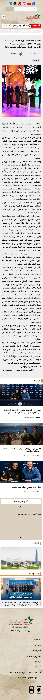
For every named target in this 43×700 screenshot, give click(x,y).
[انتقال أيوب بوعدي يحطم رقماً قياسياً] (21, 463)
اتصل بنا (38, 666)
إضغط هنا (22, 677)
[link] (23, 25)
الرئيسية (37, 639)
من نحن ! (37, 645)
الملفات (36, 543)
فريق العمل (36, 650)
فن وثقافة (36, 60)
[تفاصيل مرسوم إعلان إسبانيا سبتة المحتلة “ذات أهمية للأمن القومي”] (21, 424)
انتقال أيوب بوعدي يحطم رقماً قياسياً (25, 25)
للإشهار (38, 661)
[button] (21, 506)
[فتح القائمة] (3, 17)
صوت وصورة (34, 573)
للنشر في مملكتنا (34, 656)
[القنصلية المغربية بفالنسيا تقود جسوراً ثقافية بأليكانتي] (21, 579)
